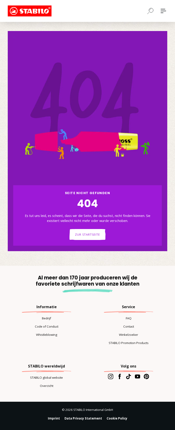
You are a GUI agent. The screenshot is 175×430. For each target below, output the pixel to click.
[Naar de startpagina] (30, 10)
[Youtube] (137, 376)
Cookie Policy (117, 418)
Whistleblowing (46, 335)
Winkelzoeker (128, 335)
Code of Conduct (46, 326)
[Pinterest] (146, 376)
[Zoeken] (150, 10)
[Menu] (163, 11)
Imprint (54, 418)
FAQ (128, 318)
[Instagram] (110, 376)
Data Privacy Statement (83, 418)
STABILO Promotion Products (129, 343)
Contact (128, 326)
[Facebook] (119, 376)
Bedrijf (46, 318)
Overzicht (46, 386)
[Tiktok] (128, 376)
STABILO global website (46, 377)
